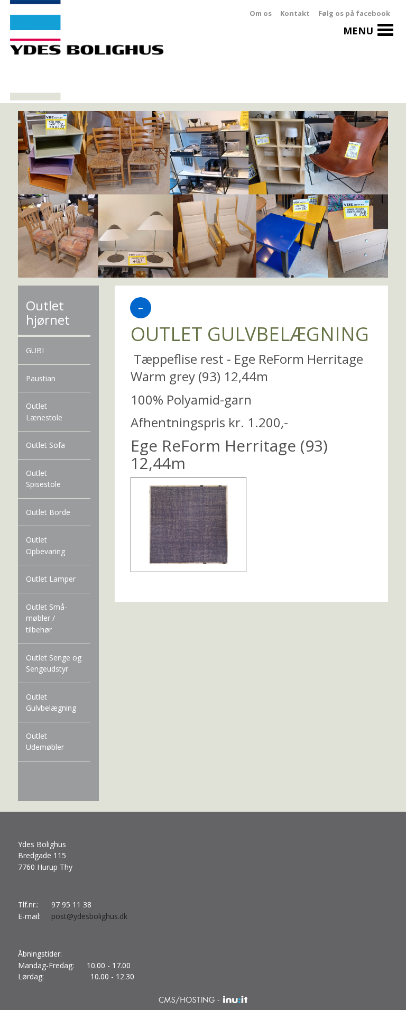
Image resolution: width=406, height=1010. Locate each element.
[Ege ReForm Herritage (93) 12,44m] (188, 524)
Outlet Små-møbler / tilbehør (46, 618)
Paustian (41, 378)
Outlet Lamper (51, 579)
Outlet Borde (48, 512)
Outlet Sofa (45, 445)
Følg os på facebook (354, 13)
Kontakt (295, 13)
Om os (261, 13)
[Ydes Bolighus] (91, 51)
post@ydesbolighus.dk (89, 916)
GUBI (35, 350)
